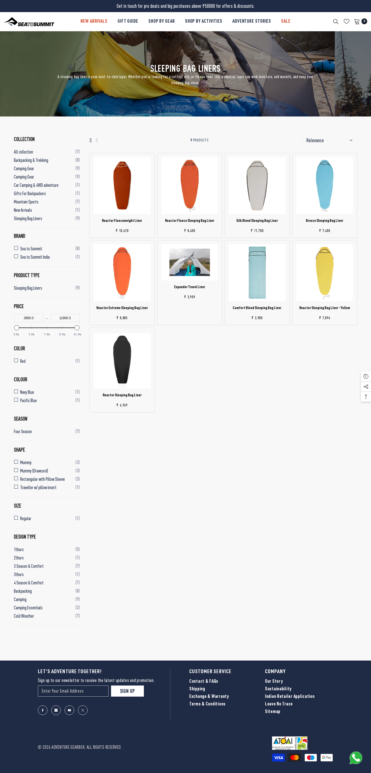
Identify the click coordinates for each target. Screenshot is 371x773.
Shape (19, 450)
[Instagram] (56, 710)
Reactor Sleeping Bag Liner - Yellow (324, 308)
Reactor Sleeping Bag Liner (122, 395)
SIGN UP (127, 691)
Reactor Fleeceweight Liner (122, 221)
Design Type (25, 536)
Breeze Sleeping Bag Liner (324, 221)
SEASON (20, 418)
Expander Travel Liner (189, 287)
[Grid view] (91, 140)
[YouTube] (69, 710)
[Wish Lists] (346, 21)
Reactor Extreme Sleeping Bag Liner (122, 308)
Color (19, 348)
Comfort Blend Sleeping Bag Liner (257, 308)
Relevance (315, 140)
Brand (19, 236)
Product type (27, 275)
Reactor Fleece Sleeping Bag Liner (189, 221)
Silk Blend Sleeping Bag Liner (257, 221)
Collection (24, 139)
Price (19, 306)
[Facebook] (42, 710)
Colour (20, 379)
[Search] (336, 21)
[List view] (97, 140)
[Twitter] (83, 710)
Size (17, 505)
